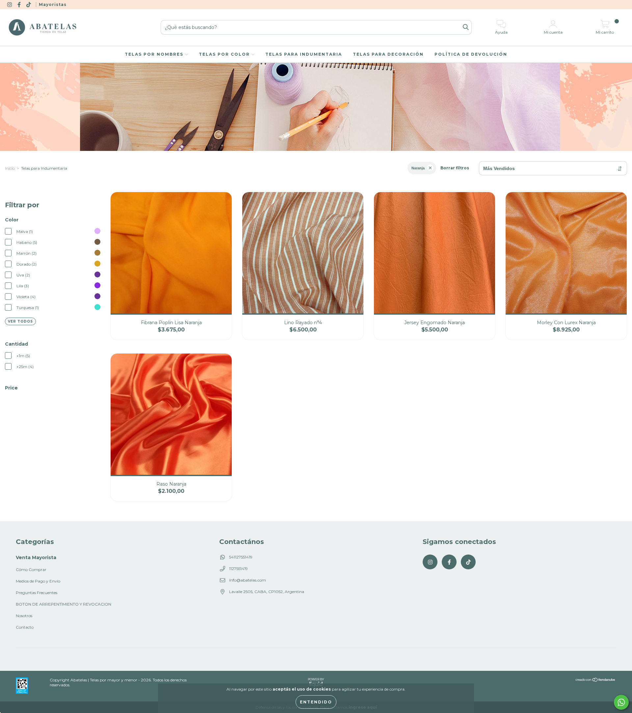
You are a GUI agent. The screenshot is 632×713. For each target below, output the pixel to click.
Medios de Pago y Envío (38, 581)
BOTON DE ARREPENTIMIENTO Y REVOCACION (63, 604)
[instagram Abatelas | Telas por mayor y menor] (10, 4)
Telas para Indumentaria (303, 54)
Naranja (418, 168)
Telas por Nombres (155, 54)
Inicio (10, 168)
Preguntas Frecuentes (36, 592)
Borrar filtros (454, 167)
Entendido (316, 701)
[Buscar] (466, 27)
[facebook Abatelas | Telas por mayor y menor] (19, 4)
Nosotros (24, 615)
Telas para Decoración (388, 54)
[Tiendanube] (595, 680)
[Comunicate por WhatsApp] (621, 702)
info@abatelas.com (247, 580)
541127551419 (240, 557)
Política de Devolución (470, 54)
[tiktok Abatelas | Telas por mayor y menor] (29, 4)
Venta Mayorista (36, 557)
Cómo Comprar (31, 569)
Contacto (25, 627)
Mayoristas (52, 4)
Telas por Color (225, 54)
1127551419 (238, 568)
